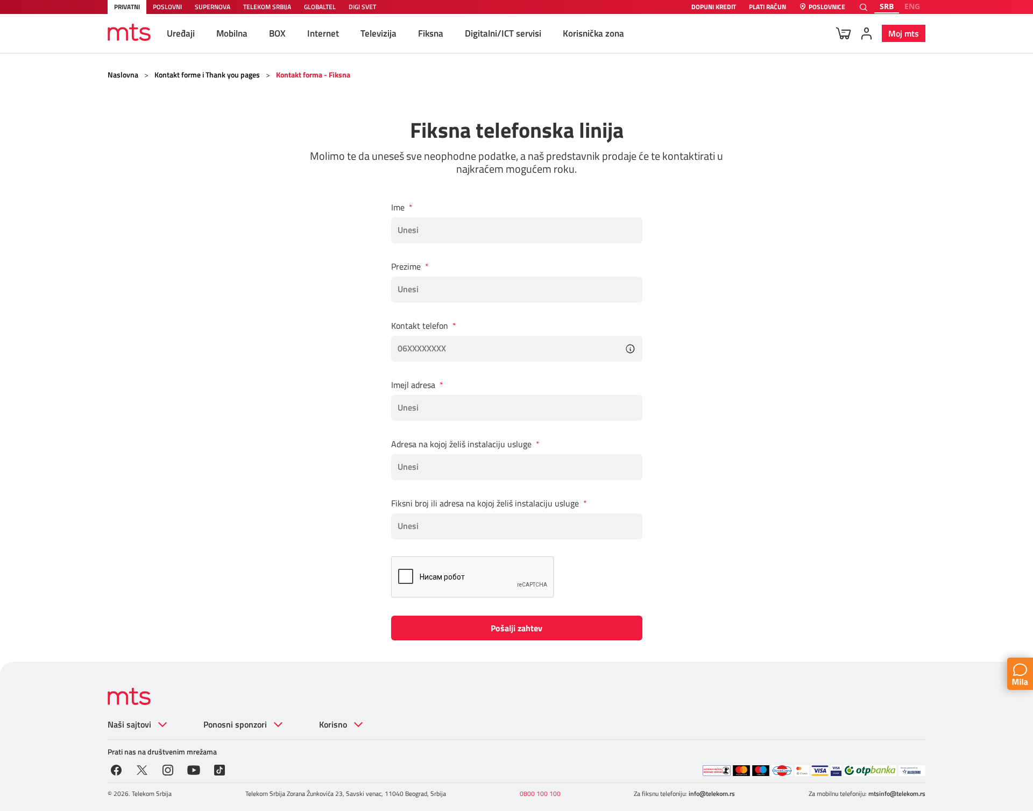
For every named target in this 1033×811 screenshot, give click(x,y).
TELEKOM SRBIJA (267, 7)
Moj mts (903, 33)
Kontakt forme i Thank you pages (207, 74)
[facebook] (116, 769)
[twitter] (142, 769)
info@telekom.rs (712, 793)
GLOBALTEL (320, 7)
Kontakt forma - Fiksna (313, 74)
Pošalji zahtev (516, 628)
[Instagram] (167, 769)
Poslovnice (827, 7)
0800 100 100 (540, 793)
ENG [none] (912, 6)
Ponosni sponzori (235, 724)
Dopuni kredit (713, 7)
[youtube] (193, 769)
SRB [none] (887, 6)
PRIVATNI (127, 7)
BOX (277, 33)
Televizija (378, 33)
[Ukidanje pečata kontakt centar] (717, 770)
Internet (323, 33)
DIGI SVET (362, 7)
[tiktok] (219, 769)
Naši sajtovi (129, 724)
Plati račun (767, 7)
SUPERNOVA (212, 7)
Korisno (333, 724)
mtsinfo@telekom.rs (896, 793)
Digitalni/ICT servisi (503, 33)
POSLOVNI (167, 7)
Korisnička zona (593, 33)
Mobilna (231, 33)
